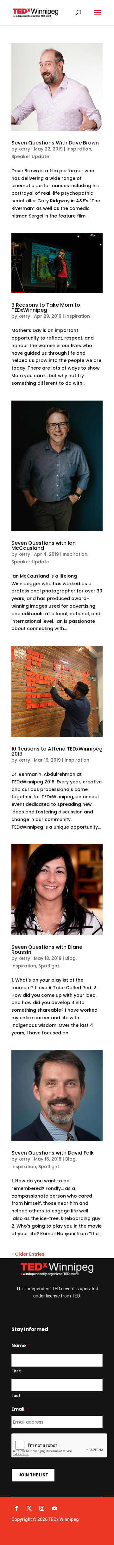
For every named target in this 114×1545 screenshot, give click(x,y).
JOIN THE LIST (33, 1475)
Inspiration (78, 149)
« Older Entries (27, 1254)
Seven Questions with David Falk (52, 1152)
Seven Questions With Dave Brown (55, 142)
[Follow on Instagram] (42, 1508)
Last (16, 1395)
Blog (70, 958)
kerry (24, 149)
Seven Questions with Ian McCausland (43, 545)
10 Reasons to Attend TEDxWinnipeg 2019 (57, 751)
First (16, 1371)
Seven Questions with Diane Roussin (46, 949)
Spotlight (48, 966)
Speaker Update (30, 156)
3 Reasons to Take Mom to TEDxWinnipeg (45, 307)
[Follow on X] (29, 1508)
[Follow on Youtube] (54, 1508)
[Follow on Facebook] (16, 1508)
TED (76, 1295)
